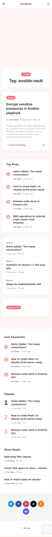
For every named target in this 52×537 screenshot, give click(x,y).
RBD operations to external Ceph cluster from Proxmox (29, 219)
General (11, 98)
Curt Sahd (13, 120)
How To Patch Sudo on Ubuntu (22, 479)
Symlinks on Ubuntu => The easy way (25, 266)
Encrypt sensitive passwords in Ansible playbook (22, 108)
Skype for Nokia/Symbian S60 (23, 284)
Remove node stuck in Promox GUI (26, 203)
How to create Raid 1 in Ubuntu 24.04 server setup (28, 188)
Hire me (27, 528)
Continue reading (17, 145)
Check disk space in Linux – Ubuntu (25, 468)
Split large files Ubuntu (17, 456)
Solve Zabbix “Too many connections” (27, 173)
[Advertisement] (26, 36)
